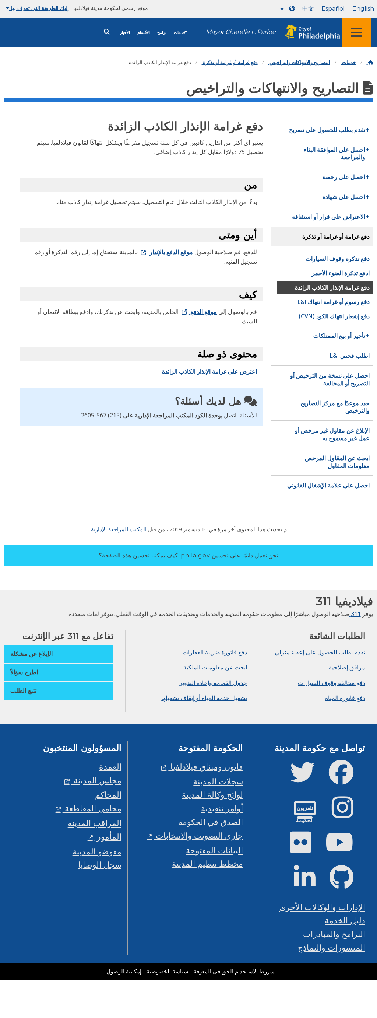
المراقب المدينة (94, 823)
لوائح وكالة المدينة (212, 794)
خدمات (180, 32)
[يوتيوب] (345, 848)
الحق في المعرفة (213, 971)
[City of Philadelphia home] (309, 33)
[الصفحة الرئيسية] (370, 62)
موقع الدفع (203, 312)
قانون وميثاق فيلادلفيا (205, 766)
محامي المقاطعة (92, 808)
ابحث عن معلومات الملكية (215, 667)
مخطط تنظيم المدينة (207, 863)
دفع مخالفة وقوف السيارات (331, 683)
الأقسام (143, 32)
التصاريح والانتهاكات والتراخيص (299, 62)
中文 (308, 8)
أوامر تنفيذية (222, 808)
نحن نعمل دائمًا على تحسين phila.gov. (188, 555)
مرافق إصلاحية (347, 667)
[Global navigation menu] (356, 32)
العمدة (110, 766)
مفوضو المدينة (97, 851)
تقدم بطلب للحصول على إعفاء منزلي (320, 652)
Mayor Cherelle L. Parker (241, 31)
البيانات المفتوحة (214, 850)
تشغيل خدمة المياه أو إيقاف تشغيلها (204, 698)
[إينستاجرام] (348, 813)
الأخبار (125, 32)
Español (333, 8)
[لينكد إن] (310, 883)
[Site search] (107, 32)
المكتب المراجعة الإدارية (118, 529)
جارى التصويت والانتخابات (198, 835)
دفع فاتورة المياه (345, 698)
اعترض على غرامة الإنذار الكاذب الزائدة (209, 371)
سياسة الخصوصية (167, 971)
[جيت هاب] (347, 883)
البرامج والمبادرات (334, 934)
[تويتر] (308, 778)
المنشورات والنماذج (331, 947)
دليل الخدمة (345, 920)
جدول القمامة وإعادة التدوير (213, 683)
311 (355, 614)
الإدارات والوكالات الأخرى (322, 907)
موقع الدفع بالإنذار (170, 252)
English (363, 8)
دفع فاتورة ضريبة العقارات (215, 652)
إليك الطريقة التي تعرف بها (39, 8)
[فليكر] (306, 848)
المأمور (108, 836)
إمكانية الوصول (123, 971)
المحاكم (108, 794)
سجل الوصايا (99, 864)
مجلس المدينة (96, 780)
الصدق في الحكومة (210, 822)
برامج (161, 32)
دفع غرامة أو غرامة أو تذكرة (230, 62)
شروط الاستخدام (255, 971)
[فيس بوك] (347, 778)
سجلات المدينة (218, 781)
